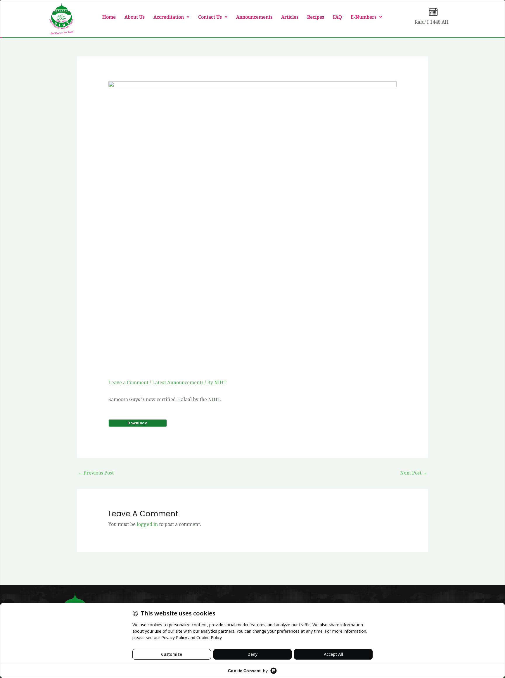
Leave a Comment (128, 382)
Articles (289, 17)
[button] (171, 17)
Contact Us (210, 17)
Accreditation (168, 17)
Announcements (254, 17)
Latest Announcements (177, 382)
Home (109, 17)
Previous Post (96, 473)
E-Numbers (363, 17)
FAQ (337, 17)
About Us (134, 17)
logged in (147, 524)
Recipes (315, 17)
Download (137, 422)
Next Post (413, 473)
